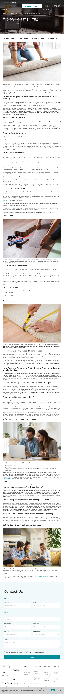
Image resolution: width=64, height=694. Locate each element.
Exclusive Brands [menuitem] (46, 686)
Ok (53, 690)
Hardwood (5, 200)
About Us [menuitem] (56, 670)
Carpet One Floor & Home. (11, 686)
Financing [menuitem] (26, 686)
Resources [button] (13, 5)
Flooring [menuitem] (26, 670)
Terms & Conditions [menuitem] (56, 679)
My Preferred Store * (37, 631)
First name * (6, 602)
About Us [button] (4, 9)
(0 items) (48, 9)
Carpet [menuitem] (25, 676)
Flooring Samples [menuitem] (36, 674)
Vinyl (4, 176)
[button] (44, 9)
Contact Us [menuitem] (56, 675)
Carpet (4, 165)
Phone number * (7, 623)
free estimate (7, 478)
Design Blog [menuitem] (37, 683)
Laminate (5, 188)
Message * (6, 639)
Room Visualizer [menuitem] (36, 670)
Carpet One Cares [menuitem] (56, 673)
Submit (32, 657)
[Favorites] (46, 9)
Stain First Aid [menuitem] (47, 672)
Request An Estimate (57, 6)
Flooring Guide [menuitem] (47, 674)
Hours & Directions (47, 6)
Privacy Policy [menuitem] (57, 681)
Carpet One (5, 13)
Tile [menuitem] (25, 681)
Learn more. (9, 691)
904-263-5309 (13, 2)
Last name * (35, 602)
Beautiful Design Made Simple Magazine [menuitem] (37, 679)
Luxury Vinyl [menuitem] (27, 672)
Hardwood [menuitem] (26, 674)
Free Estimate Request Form (43, 576)
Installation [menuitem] (46, 682)
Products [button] (4, 5)
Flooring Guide (13, 13)
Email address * (36, 623)
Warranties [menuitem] (46, 680)
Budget (20, 13)
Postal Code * (7, 631)
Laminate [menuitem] (26, 679)
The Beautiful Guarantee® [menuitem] (47, 677)
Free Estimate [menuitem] (27, 683)
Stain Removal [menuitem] (47, 670)
